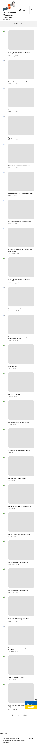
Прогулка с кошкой (14, 394)
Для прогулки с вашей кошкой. (18, 590)
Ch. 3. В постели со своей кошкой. (19, 534)
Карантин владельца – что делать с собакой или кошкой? (19, 619)
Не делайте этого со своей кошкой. (19, 221)
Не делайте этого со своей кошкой (19, 506)
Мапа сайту (3, 733)
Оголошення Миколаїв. (10, 740)
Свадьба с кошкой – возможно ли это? (20, 193)
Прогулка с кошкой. (14, 138)
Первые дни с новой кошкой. (17, 478)
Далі (25, 715)
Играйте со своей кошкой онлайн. (19, 166)
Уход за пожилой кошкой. (16, 110)
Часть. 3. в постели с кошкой (17, 82)
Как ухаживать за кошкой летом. (18, 422)
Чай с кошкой (12, 366)
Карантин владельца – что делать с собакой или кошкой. (19, 337)
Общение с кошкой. (14, 309)
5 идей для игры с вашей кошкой (19, 450)
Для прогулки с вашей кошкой (18, 562)
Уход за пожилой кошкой (16, 677)
